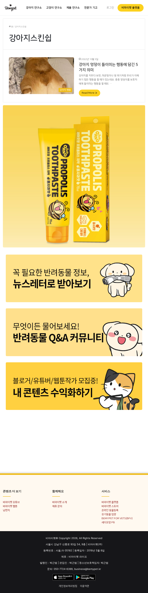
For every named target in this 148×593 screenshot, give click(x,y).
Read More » (89, 93)
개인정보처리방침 (68, 586)
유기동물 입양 (109, 514)
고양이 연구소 (54, 7)
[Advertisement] (74, 441)
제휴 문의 (57, 506)
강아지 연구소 (34, 7)
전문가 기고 (91, 7)
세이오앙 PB (108, 522)
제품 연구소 (73, 7)
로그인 (110, 7)
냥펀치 (6, 510)
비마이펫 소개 (59, 502)
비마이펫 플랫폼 (130, 7)
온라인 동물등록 (110, 510)
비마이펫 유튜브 (11, 502)
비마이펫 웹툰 (10, 506)
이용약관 (84, 586)
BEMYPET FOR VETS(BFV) (117, 518)
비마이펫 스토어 (110, 506)
